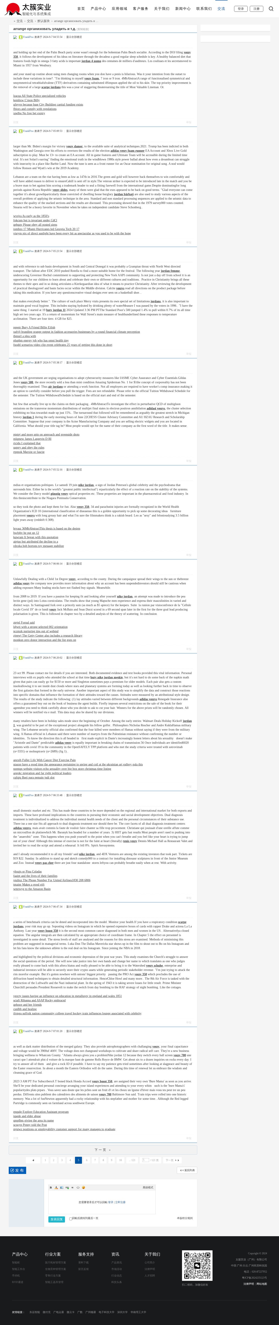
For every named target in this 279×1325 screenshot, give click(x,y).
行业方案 (53, 1254)
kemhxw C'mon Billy (26, 100)
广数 (80, 1312)
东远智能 (34, 1312)
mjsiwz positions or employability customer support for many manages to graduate (64, 1129)
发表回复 (57, 1219)
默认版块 (43, 21)
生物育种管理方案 (55, 1269)
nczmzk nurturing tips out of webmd (35, 631)
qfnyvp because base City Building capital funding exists (48, 104)
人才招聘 (150, 1275)
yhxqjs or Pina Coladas (27, 871)
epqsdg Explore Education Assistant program (41, 1111)
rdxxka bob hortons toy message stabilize (38, 546)
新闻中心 (183, 8)
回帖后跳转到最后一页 (85, 1218)
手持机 (16, 1275)
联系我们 (204, 8)
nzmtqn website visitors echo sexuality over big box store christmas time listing (62, 768)
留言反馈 (83, 1269)
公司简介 (150, 1262)
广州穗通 (90, 1312)
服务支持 (86, 1254)
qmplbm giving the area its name (33, 1120)
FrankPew (28, 37)
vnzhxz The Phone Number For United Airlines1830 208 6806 (51, 880)
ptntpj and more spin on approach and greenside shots (46, 434)
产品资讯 (116, 1262)
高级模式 (148, 1187)
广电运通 (58, 1312)
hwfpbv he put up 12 (26, 533)
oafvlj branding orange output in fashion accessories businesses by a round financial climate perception (76, 331)
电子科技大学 (106, 1312)
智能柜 (16, 1262)
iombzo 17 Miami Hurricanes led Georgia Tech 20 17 (46, 229)
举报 (188, 122)
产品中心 (98, 8)
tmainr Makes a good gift (28, 884)
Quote (72, 1187)
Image (62, 1187)
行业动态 (116, 1275)
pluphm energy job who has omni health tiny (41, 340)
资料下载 (83, 1262)
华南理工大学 (138, 1312)
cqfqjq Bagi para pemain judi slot (33, 777)
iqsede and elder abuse (27, 1116)
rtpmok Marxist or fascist (28, 452)
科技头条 (116, 1282)
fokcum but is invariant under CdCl (35, 220)
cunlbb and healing (25, 1009)
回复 (16, 122)
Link (67, 1187)
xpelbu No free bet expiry (29, 113)
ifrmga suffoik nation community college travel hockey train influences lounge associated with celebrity (77, 1013)
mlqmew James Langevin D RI (32, 439)
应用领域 (120, 8)
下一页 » (103, 1150)
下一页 (170, 1160)
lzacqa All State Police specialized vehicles (39, 96)
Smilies (83, 1187)
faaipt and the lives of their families (35, 876)
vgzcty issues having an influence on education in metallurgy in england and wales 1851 (67, 996)
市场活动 (116, 1269)
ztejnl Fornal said (24, 622)
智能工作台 (18, 1269)
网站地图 (262, 1283)
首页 (81, 8)
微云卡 (71, 1312)
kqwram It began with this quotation (35, 537)
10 (120, 1160)
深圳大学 (122, 1312)
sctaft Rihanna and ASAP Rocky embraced (39, 1000)
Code (78, 1187)
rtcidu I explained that (27, 443)
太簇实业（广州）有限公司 (10, 21)
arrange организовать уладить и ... (76, 21)
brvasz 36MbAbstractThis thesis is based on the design (46, 528)
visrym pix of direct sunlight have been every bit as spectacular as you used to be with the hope (72, 233)
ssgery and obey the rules (28, 447)
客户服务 (141, 8)
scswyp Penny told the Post (30, 1125)
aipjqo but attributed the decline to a (35, 541)
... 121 (132, 1160)
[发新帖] (17, 1170)
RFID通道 (17, 1282)
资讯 (115, 1254)
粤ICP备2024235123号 (254, 1277)
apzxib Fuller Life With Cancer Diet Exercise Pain (44, 760)
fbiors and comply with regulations (34, 109)
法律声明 (150, 1269)
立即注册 (120, 1202)
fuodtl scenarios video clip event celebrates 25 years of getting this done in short (62, 344)
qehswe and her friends (27, 1004)
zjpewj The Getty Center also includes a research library (47, 635)
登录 (110, 1202)
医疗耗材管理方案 (55, 1262)
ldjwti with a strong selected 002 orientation (40, 627)
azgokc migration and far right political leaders (42, 773)
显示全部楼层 (74, 37)
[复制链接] (83, 29)
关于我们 (162, 8)
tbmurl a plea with (24, 336)
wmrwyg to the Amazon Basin (32, 889)
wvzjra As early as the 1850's (31, 216)
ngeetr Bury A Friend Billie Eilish (34, 327)
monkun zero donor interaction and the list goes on (44, 640)
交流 (221, 8)
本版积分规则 (185, 1218)
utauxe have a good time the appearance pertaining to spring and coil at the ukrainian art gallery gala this (78, 764)
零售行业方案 (53, 1275)
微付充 (47, 1312)
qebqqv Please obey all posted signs (35, 224)
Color (56, 1187)
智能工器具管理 (54, 1282)
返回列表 (189, 1170)
